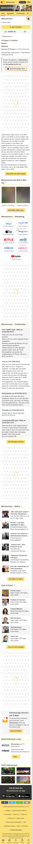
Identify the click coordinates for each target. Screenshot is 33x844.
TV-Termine (20, 13)
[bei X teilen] (12, 802)
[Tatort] (23, 771)
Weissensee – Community (13, 324)
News (3, 842)
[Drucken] (27, 802)
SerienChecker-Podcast (19, 810)
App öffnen (22, 2)
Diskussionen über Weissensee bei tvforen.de (20, 751)
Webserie (4, 46)
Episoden (10, 13)
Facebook (25, 826)
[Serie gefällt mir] (10, 32)
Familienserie (6, 36)
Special (4, 43)
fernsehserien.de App (16, 791)
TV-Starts (22, 842)
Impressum (11, 818)
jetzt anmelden (15, 731)
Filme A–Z (24, 814)
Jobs (24, 822)
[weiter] (30, 13)
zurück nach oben (16, 830)
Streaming (15, 842)
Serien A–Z (16, 814)
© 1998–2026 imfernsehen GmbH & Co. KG (16, 806)
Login (28, 842)
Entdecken (9, 842)
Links (18, 826)
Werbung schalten (9, 826)
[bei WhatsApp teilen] (19, 802)
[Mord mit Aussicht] (8, 771)
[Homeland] (23, 779)
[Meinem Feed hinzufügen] (28, 18)
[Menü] (29, 2)
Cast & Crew (7, 585)
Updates (7, 810)
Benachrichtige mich (17, 69)
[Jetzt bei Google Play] (8, 796)
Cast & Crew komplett (16, 647)
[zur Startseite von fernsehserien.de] (3, 2)
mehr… (16, 757)
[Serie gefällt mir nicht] (25, 32)
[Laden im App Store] (24, 796)
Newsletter (8, 814)
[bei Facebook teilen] (4, 802)
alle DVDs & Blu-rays (15, 210)
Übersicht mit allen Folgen (15, 174)
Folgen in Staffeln (9, 40)
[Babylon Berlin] (8, 779)
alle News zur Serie (16, 579)
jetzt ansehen (17, 27)
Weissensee (10, 2)
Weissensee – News (10, 506)
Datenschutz (20, 818)
